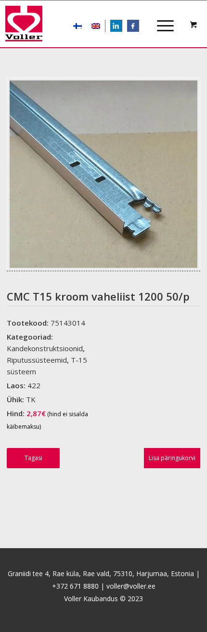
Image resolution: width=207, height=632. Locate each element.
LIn (122, 26)
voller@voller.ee (130, 586)
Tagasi (33, 458)
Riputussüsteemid (37, 360)
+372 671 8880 (75, 586)
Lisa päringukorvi (172, 458)
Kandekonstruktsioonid (45, 348)
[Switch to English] (95, 26)
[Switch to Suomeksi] (77, 26)
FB (138, 26)
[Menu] (160, 17)
